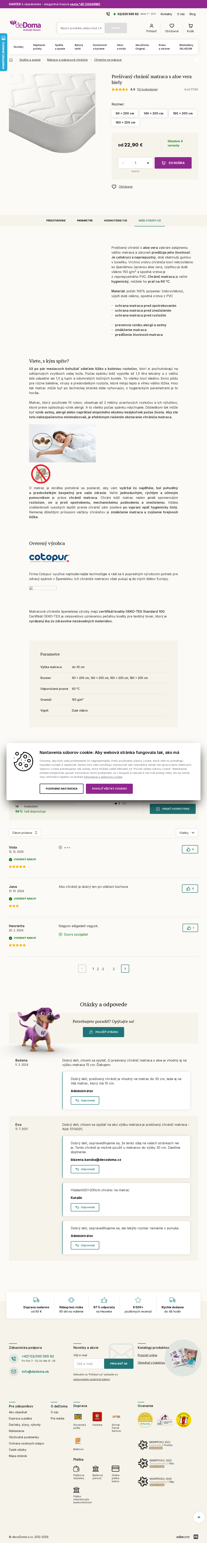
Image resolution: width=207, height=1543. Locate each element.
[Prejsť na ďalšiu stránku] (125, 969)
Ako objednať (18, 1412)
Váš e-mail (80, 1355)
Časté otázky (17, 1449)
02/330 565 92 (128, 14)
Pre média (57, 1418)
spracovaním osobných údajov (91, 1379)
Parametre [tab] (85, 220)
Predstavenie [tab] (56, 220)
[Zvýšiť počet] (149, 163)
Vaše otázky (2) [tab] (149, 220)
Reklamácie (16, 1431)
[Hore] (199, 1517)
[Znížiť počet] (122, 163)
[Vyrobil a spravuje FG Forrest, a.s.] (196, 1537)
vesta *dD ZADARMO (85, 4)
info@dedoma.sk (35, 1372)
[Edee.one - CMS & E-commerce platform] (183, 1537)
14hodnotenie (147, 89)
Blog (193, 14)
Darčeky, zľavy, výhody (25, 1424)
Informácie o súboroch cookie (103, 776)
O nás (181, 14)
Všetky (184, 832)
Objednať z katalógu (151, 1362)
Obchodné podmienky (24, 1437)
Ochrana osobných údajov (26, 1443)
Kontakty (166, 14)
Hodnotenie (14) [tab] (115, 220)
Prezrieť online (147, 1355)
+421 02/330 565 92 (38, 1356)
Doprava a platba (20, 1418)
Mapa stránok (18, 1456)
